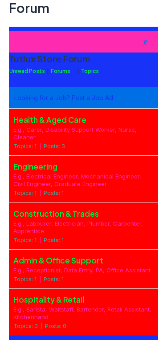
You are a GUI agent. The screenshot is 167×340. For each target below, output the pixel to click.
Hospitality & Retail (48, 299)
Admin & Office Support (58, 260)
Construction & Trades (56, 214)
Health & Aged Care (49, 120)
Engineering (35, 166)
